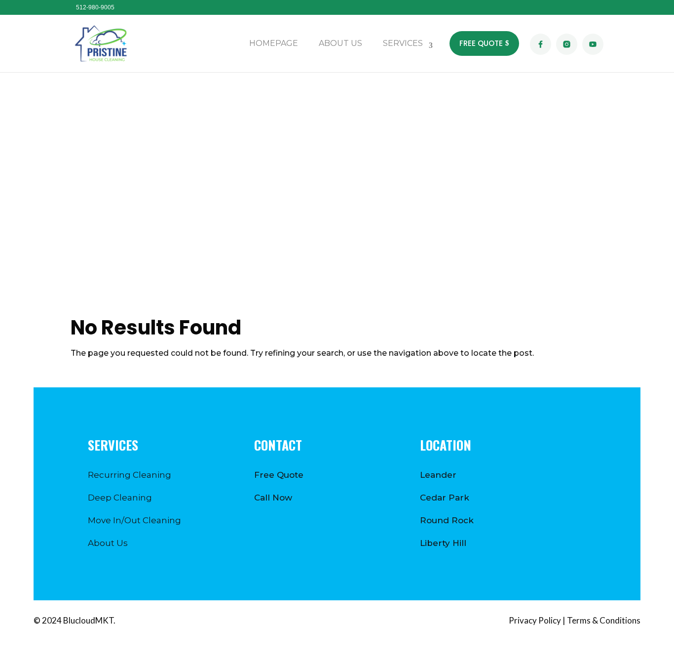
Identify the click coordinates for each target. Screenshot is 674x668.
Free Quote (278, 475)
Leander (438, 475)
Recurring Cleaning (129, 475)
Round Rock (447, 520)
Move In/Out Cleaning (134, 520)
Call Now (273, 497)
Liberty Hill (443, 543)
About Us (108, 543)
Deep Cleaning (120, 497)
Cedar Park (444, 497)
